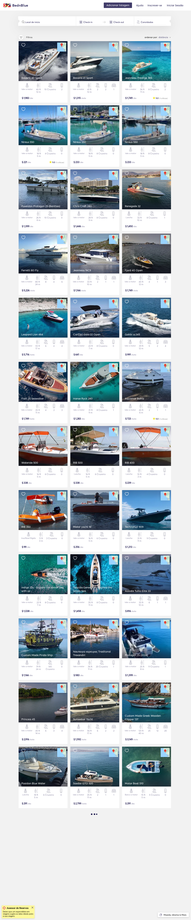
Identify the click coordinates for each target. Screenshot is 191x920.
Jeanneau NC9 (82, 270)
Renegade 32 (133, 206)
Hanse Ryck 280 (83, 398)
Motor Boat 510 (134, 783)
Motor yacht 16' (82, 526)
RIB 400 (130, 462)
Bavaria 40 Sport (31, 78)
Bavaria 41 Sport (83, 78)
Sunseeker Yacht (83, 719)
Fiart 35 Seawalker (32, 398)
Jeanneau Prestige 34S (138, 78)
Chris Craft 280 (82, 206)
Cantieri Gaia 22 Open (86, 334)
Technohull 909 (134, 526)
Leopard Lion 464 (32, 334)
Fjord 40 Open (134, 270)
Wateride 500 (29, 462)
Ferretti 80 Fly (29, 270)
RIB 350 (26, 526)
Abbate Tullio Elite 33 (138, 591)
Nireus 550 (27, 142)
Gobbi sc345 (132, 334)
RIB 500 (78, 462)
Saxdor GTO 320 (83, 783)
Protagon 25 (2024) (136, 655)
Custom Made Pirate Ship (37, 655)
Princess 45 (28, 719)
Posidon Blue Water (33, 783)
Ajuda (139, 5)
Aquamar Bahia (134, 398)
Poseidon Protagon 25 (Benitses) (40, 206)
